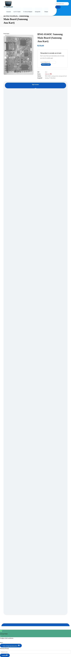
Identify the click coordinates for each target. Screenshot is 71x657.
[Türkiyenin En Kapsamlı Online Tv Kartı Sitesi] (8, 4)
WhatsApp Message (4, 648)
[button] (6, 33)
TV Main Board (52, 78)
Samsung (47, 78)
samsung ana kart (54, 76)
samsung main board (63, 76)
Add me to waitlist (46, 64)
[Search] (58, 7)
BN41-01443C (48, 76)
